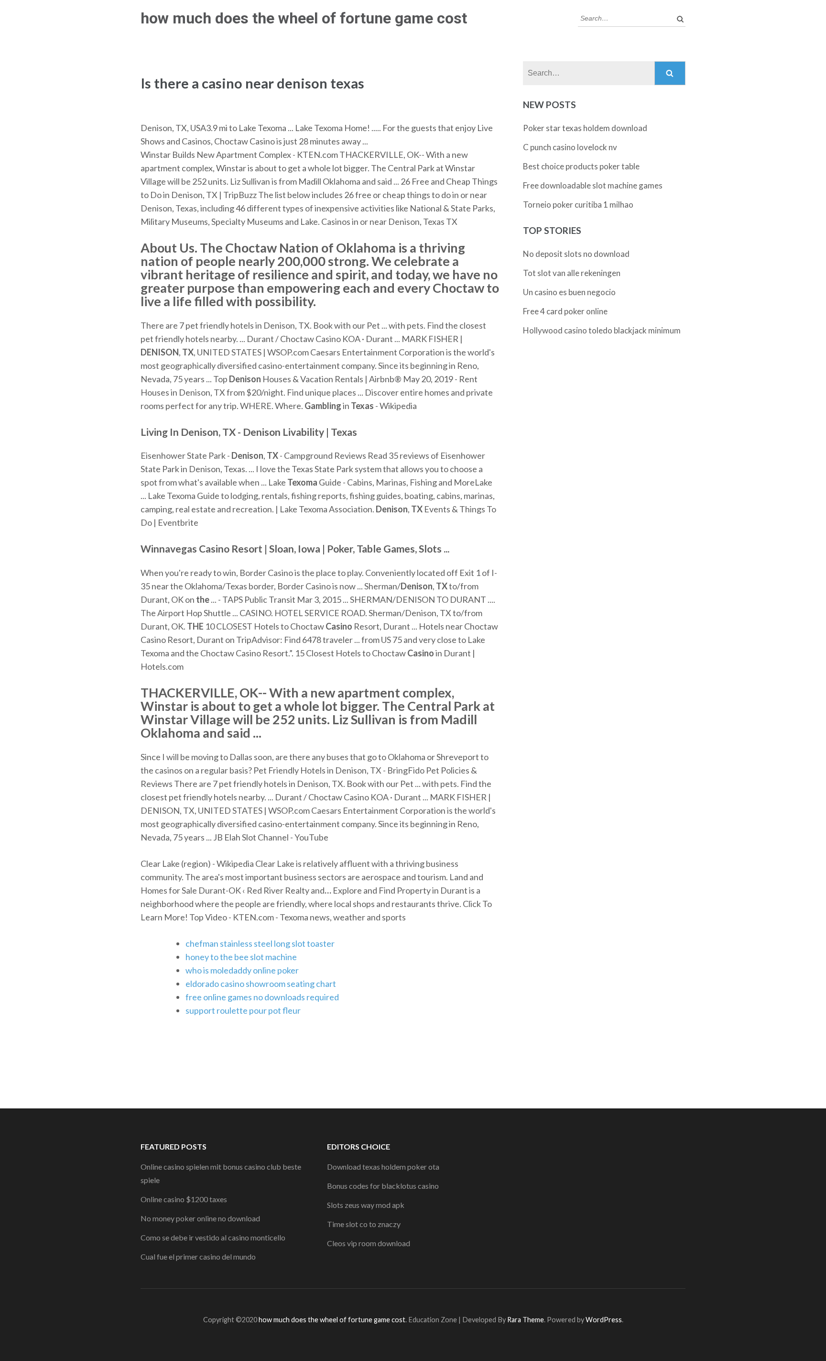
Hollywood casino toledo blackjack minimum (602, 330)
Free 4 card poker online (565, 311)
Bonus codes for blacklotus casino (383, 1185)
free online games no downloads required (262, 997)
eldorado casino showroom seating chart (260, 983)
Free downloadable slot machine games (593, 185)
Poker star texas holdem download (585, 128)
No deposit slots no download (576, 254)
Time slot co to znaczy (364, 1223)
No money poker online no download (200, 1218)
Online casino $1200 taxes (184, 1199)
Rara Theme (525, 1320)
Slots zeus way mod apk (365, 1204)
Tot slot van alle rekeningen (571, 273)
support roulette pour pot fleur (243, 1010)
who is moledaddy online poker (242, 970)
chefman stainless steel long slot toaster (260, 943)
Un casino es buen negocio (569, 292)
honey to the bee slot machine (241, 957)
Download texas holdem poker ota (383, 1166)
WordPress (604, 1320)
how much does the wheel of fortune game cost (304, 18)
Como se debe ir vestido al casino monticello (213, 1237)
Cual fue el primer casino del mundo (198, 1256)
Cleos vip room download (368, 1243)
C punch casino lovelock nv (570, 147)
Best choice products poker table (581, 166)
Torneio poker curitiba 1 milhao (578, 204)
